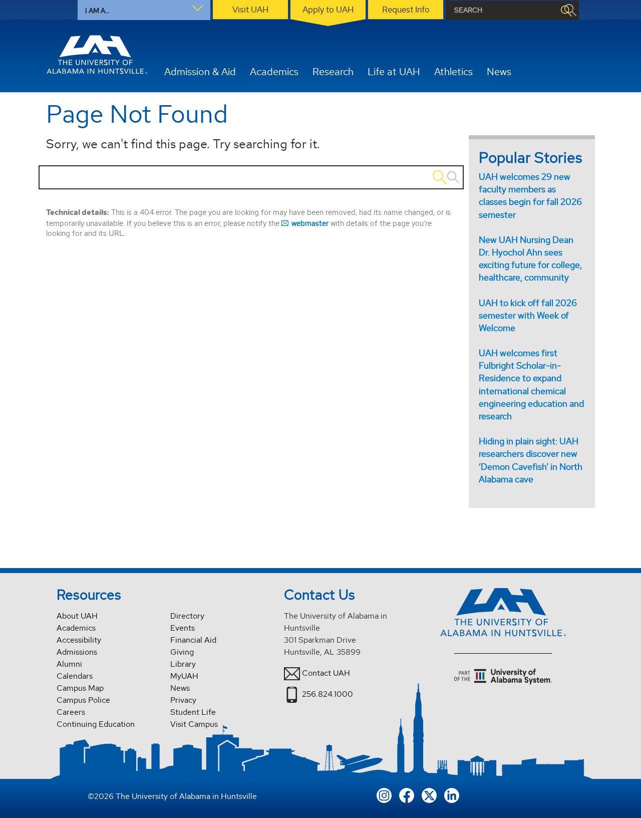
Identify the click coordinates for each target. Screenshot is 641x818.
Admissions (77, 652)
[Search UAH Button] (565, 10)
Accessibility (79, 640)
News (180, 688)
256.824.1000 (327, 694)
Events (182, 628)
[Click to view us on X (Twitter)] (429, 794)
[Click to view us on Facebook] (406, 794)
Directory (187, 616)
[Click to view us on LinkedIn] (451, 794)
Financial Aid (193, 640)
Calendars (75, 676)
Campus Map (80, 688)
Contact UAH (326, 673)
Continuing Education (96, 724)
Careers (71, 712)
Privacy (183, 700)
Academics (76, 628)
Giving (182, 652)
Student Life (193, 712)
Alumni (69, 664)
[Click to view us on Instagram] (384, 794)
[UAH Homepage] (96, 55)
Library (183, 664)
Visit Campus (194, 724)
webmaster (310, 223)
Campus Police (83, 700)
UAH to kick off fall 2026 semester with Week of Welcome (528, 315)
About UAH (77, 616)
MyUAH (184, 676)
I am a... (97, 10)
